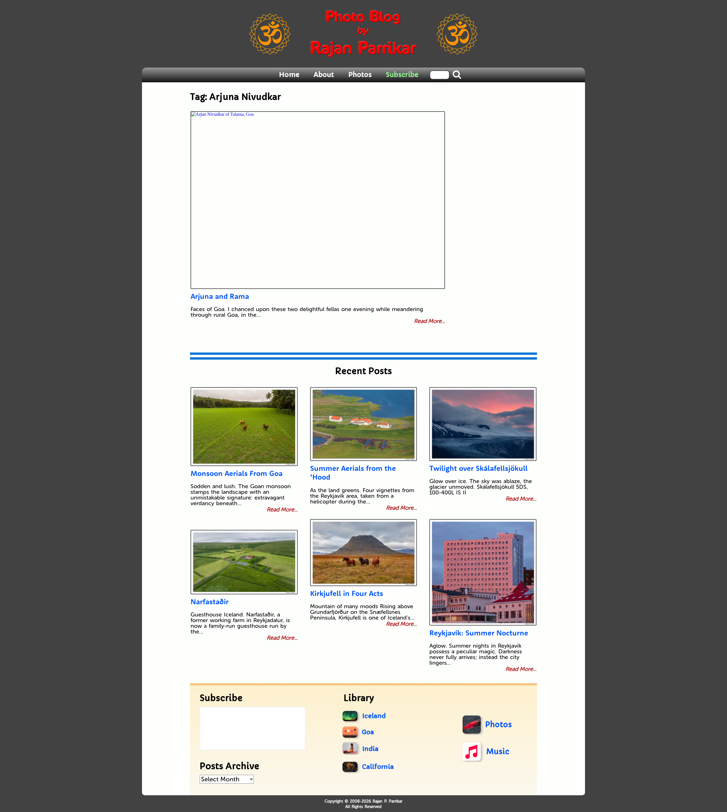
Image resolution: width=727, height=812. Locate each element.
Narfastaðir (210, 601)
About (324, 75)
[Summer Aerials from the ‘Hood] (363, 424)
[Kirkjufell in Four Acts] (363, 552)
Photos (360, 75)
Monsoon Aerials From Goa (237, 473)
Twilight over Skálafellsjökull (478, 468)
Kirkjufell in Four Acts (346, 593)
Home (289, 75)
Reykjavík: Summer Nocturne (478, 632)
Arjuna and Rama (220, 296)
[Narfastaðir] (244, 562)
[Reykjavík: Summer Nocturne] (482, 572)
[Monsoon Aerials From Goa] (244, 426)
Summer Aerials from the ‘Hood (353, 472)
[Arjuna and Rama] (318, 200)
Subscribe (402, 75)
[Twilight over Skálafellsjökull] (482, 424)
